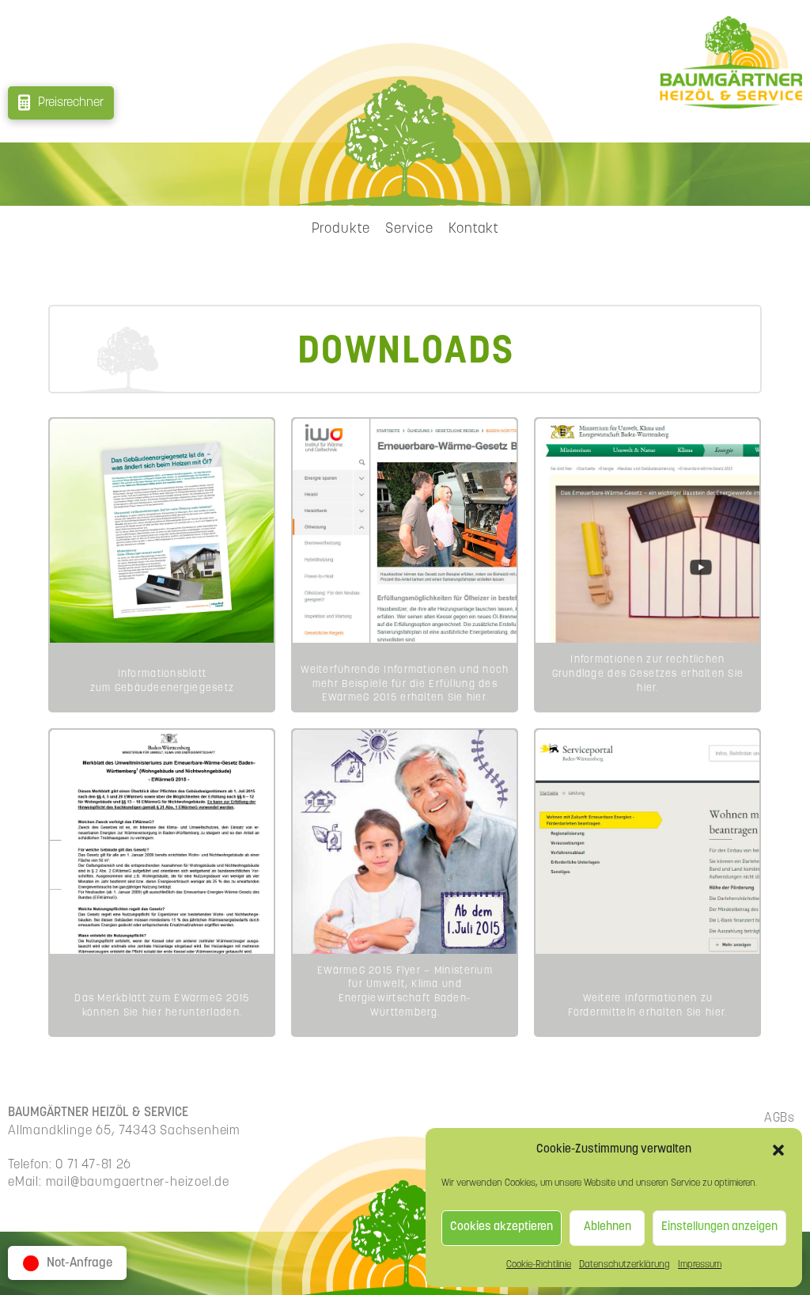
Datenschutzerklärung (624, 1265)
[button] (778, 1150)
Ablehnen (607, 1227)
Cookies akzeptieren (501, 1227)
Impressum (699, 1265)
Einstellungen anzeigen (719, 1227)
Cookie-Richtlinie (538, 1265)
